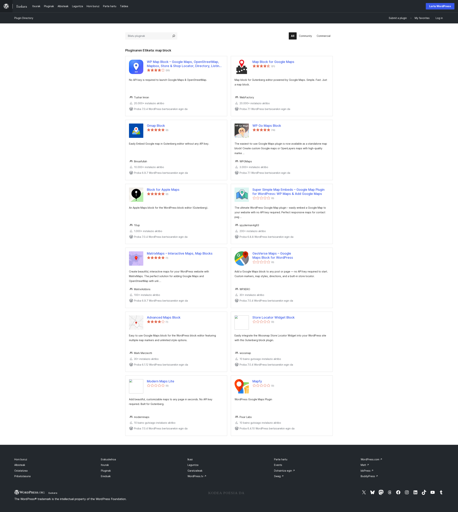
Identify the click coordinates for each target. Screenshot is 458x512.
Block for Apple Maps (163, 189)
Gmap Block (156, 125)
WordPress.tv (196, 476)
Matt (365, 464)
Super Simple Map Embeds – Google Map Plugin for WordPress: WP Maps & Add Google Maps (288, 192)
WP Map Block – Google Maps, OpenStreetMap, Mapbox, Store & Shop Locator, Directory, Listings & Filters (185, 64)
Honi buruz (20, 459)
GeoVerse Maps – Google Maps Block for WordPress (272, 255)
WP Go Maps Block (266, 125)
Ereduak (106, 476)
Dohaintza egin (284, 470)
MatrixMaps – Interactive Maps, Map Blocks (180, 253)
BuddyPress (369, 476)
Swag (279, 476)
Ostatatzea (21, 470)
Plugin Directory (23, 17)
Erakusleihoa (108, 459)
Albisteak (19, 464)
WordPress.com (371, 459)
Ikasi (190, 459)
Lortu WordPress (440, 6)
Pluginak (106, 470)
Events (278, 464)
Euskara (52, 492)
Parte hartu (280, 459)
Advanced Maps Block (164, 317)
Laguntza (192, 464)
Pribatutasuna (22, 476)
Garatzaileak (195, 470)
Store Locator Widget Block (273, 317)
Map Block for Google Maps (273, 62)
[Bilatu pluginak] (173, 36)
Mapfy (257, 381)
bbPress (367, 470)
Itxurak (105, 464)
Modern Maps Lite (160, 381)
